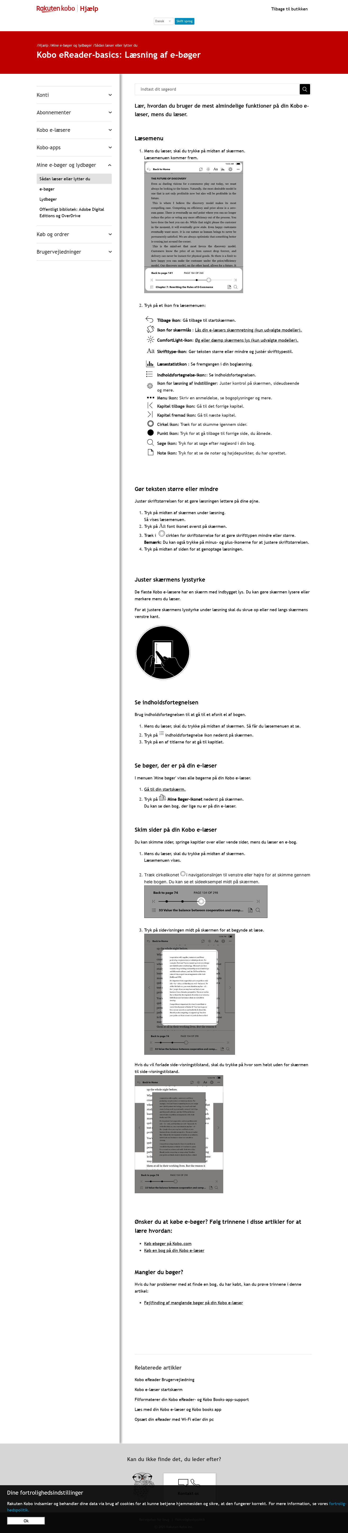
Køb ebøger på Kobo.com (168, 1243)
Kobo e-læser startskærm (159, 1389)
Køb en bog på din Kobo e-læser (174, 1250)
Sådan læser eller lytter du (116, 45)
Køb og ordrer (53, 234)
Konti (43, 95)
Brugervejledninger (59, 252)
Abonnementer (54, 112)
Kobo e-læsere (53, 130)
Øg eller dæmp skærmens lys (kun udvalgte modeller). (247, 340)
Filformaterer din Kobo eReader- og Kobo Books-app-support (192, 1399)
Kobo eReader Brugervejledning (164, 1379)
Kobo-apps (49, 147)
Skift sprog (184, 21)
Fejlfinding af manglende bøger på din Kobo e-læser (193, 1302)
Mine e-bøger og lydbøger (71, 45)
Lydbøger (48, 199)
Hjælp (43, 45)
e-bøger (47, 189)
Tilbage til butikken (289, 9)
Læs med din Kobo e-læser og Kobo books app (178, 1409)
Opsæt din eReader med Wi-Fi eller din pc (174, 1419)
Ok (26, 1521)
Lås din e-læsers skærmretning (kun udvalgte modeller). (248, 330)
